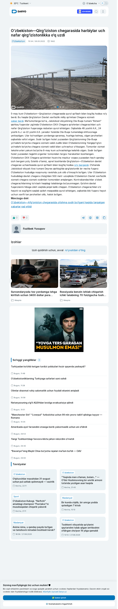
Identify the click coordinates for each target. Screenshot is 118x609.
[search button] (96, 11)
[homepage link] (19, 11)
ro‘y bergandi (81, 165)
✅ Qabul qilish (59, 598)
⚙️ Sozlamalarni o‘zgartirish (59, 604)
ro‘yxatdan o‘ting (75, 250)
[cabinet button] (103, 11)
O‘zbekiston (18, 41)
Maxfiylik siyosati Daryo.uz (55, 591)
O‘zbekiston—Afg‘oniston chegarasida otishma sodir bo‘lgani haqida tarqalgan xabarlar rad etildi (58, 204)
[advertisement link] (84, 11)
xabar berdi (17, 121)
